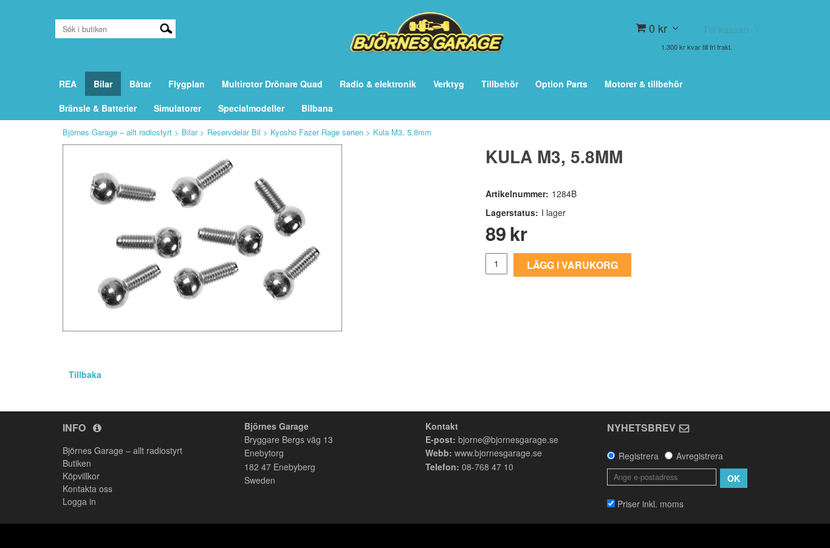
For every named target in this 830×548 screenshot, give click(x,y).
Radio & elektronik (378, 84)
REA (68, 84)
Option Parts (561, 84)
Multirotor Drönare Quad (272, 84)
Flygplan (186, 84)
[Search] (166, 27)
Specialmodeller (251, 108)
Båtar (140, 84)
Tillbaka (85, 374)
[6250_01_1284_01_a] (202, 237)
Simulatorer (177, 108)
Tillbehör (499, 84)
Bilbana (317, 108)
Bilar (103, 84)
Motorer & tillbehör (643, 84)
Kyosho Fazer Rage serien (316, 132)
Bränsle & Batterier (98, 108)
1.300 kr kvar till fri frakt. (696, 47)
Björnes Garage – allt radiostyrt (117, 132)
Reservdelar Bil (234, 132)
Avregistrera (699, 456)
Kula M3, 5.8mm (402, 132)
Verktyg (448, 84)
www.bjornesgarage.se (498, 453)
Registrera (639, 456)
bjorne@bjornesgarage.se (508, 439)
